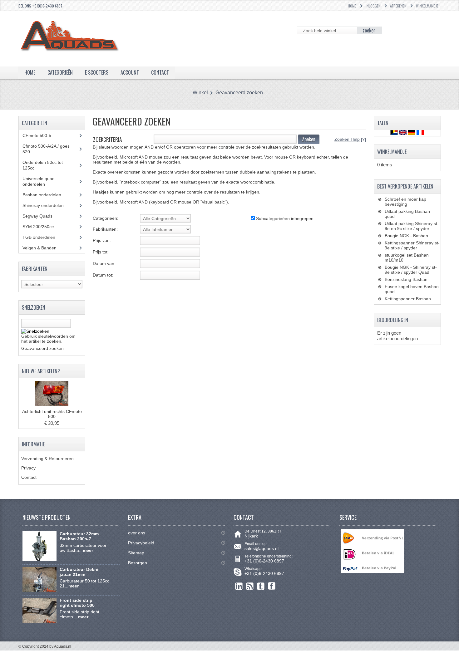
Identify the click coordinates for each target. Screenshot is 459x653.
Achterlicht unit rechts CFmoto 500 (52, 414)
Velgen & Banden (44, 247)
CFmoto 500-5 (40, 135)
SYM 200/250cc (42, 226)
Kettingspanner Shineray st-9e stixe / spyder (412, 245)
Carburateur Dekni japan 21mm (79, 572)
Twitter (261, 586)
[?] (350, 139)
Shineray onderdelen (49, 205)
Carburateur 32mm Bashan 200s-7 (79, 536)
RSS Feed (250, 586)
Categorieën (60, 72)
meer (88, 550)
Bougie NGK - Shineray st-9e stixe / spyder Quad (411, 270)
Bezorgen (137, 562)
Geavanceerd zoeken (239, 92)
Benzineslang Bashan (406, 279)
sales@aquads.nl (261, 548)
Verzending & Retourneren (47, 458)
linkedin (239, 586)
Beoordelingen (392, 320)
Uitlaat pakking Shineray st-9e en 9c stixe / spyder (412, 226)
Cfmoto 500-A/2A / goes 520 (46, 149)
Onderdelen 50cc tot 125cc (42, 165)
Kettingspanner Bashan (408, 298)
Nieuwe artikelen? (41, 371)
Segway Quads (40, 216)
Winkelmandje (427, 5)
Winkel (200, 92)
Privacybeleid (141, 542)
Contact (29, 477)
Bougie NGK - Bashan (406, 235)
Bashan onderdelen (49, 194)
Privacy (28, 467)
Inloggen (373, 5)
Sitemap (136, 552)
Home (352, 5)
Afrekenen (398, 5)
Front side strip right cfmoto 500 (77, 603)
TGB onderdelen (43, 237)
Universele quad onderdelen (38, 181)
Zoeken (308, 139)
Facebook (272, 586)
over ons (136, 532)
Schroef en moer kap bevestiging (405, 202)
